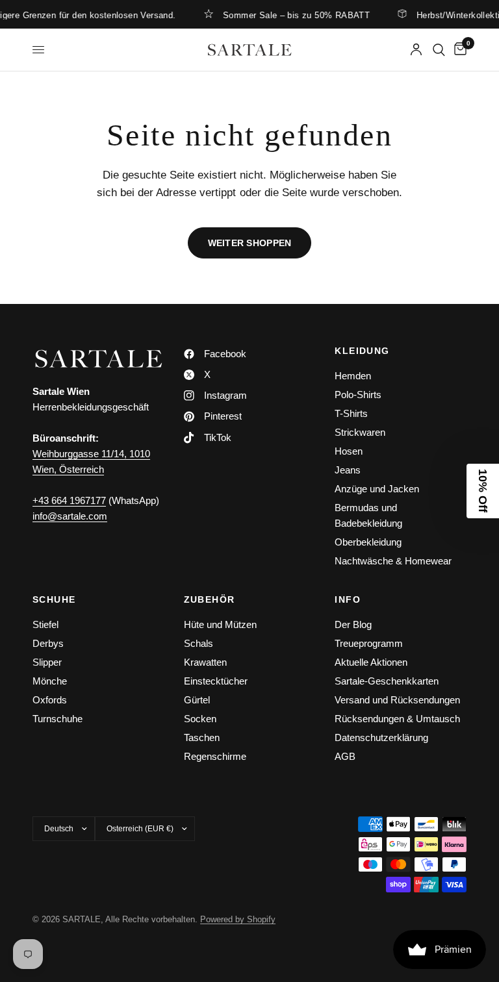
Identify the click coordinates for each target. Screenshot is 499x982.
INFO (348, 599)
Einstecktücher (216, 680)
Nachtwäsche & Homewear (393, 560)
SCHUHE (53, 599)
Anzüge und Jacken (377, 488)
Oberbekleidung (368, 542)
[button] (483, 491)
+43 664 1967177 (69, 500)
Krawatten (205, 662)
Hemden (353, 375)
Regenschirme (215, 756)
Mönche (49, 680)
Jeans (348, 469)
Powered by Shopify (237, 919)
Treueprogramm (369, 643)
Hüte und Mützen (220, 624)
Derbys (48, 643)
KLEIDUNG (362, 350)
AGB (345, 756)
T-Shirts (351, 413)
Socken (200, 718)
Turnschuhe (57, 718)
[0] (458, 50)
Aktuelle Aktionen (371, 662)
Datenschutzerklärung (381, 737)
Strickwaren (360, 432)
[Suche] (439, 50)
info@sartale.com (69, 516)
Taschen (202, 737)
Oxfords (49, 699)
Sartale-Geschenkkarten (387, 680)
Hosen (349, 451)
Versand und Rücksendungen (397, 699)
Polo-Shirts (358, 394)
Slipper (47, 662)
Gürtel (197, 699)
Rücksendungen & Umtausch (397, 718)
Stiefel (45, 624)
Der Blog (353, 624)
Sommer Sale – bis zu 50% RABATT (287, 14)
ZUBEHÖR (209, 599)
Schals (198, 643)
